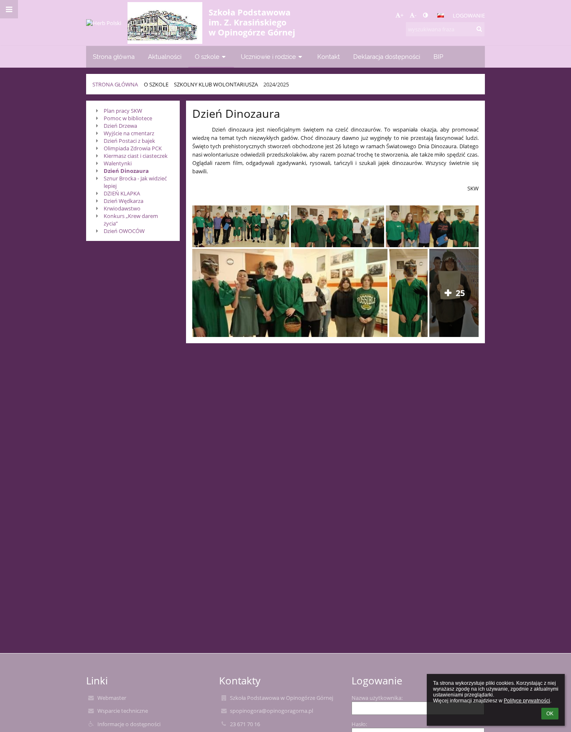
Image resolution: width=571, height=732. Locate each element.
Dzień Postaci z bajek (129, 140)
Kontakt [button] (328, 56)
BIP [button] (438, 56)
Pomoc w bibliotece (128, 118)
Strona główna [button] (114, 56)
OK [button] (549, 714)
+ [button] (401, 15)
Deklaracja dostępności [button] (386, 56)
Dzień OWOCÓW (124, 231)
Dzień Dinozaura (126, 171)
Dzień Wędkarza (123, 201)
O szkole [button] (207, 56)
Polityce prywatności (527, 701)
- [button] (415, 15)
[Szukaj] (479, 29)
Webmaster (111, 698)
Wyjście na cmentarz (129, 133)
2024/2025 (276, 84)
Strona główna (115, 84)
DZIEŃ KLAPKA (122, 193)
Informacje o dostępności (129, 724)
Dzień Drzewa (120, 125)
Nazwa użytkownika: (377, 698)
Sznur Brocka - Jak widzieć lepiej (135, 182)
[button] (425, 15)
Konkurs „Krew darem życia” (131, 219)
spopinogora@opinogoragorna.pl (271, 710)
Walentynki (118, 163)
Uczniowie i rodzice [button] (268, 56)
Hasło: (359, 724)
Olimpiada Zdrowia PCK (133, 148)
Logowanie (469, 15)
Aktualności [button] (164, 56)
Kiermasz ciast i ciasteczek (136, 156)
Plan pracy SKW (123, 110)
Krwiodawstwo (122, 208)
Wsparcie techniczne (122, 710)
